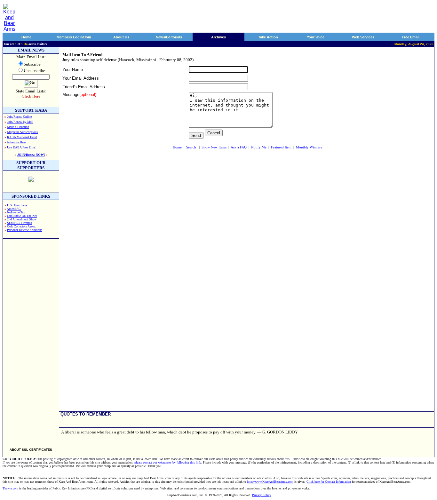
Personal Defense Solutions (24, 230)
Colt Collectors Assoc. (21, 226)
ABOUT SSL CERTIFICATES (31, 449)
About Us (121, 37)
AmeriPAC (14, 208)
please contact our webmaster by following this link (167, 462)
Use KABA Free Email (21, 147)
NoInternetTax (16, 212)
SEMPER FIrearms (19, 223)
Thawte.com (10, 488)
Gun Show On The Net (22, 216)
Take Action (268, 37)
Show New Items (214, 147)
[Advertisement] (31, 340)
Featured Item (281, 147)
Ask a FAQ (239, 147)
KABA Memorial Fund (22, 137)
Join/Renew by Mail (20, 121)
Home (26, 37)
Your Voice (315, 37)
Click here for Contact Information (328, 481)
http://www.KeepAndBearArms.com (270, 481)
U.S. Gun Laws (17, 205)
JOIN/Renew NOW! (31, 154)
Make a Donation (18, 127)
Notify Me (258, 147)
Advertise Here (16, 142)
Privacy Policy (261, 495)
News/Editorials (169, 37)
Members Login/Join (74, 37)
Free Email (410, 37)
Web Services (363, 37)
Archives (218, 37)
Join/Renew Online (19, 116)
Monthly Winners (309, 147)
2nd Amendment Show (21, 219)
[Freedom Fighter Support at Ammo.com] (31, 180)
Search (191, 147)
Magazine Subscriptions (22, 132)
